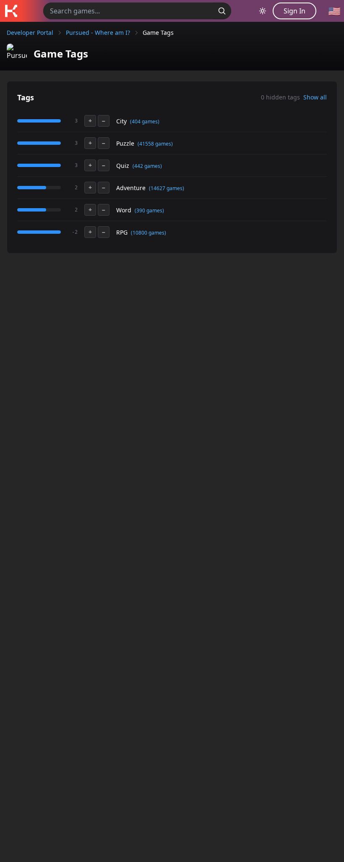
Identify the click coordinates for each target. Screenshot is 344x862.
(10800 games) (148, 232)
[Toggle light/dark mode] (262, 11)
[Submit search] (222, 10)
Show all (315, 97)
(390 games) (149, 210)
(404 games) (144, 121)
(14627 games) (166, 188)
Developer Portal (30, 33)
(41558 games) (155, 143)
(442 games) (147, 166)
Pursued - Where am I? (98, 33)
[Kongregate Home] (11, 11)
